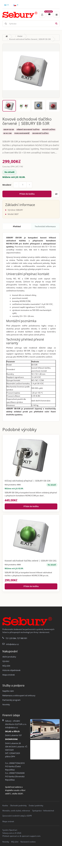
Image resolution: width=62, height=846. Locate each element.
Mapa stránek (8, 674)
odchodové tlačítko (40, 133)
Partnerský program (11, 700)
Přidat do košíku (27, 193)
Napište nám (8, 691)
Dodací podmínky (36, 805)
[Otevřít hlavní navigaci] (57, 15)
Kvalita (5, 805)
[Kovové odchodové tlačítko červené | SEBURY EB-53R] (31, 71)
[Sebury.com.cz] (19, 15)
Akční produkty (9, 656)
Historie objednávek (11, 670)
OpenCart (13, 830)
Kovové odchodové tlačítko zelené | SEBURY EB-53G (30, 560)
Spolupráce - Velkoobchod (43, 810)
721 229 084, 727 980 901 (16, 638)
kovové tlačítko (48, 130)
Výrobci (5, 661)
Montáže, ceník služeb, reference (16, 810)
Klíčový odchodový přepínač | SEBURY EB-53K (28, 480)
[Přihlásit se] (42, 15)
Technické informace (45, 226)
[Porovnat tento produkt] (56, 194)
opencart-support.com (31, 836)
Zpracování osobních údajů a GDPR (17, 815)
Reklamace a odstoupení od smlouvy (18, 695)
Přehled (17, 226)
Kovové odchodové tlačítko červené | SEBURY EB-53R (30, 39)
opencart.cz (14, 836)
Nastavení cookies (28, 841)
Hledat (19, 36)
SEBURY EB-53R (8, 130)
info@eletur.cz (12, 644)
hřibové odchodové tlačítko (28, 130)
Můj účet (6, 665)
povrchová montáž (21, 133)
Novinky (6, 704)
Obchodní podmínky (18, 805)
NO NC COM (7, 133)
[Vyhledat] (56, 23)
